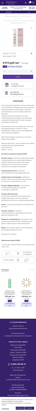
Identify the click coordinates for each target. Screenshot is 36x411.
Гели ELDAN (18, 347)
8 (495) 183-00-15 (18, 364)
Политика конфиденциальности (18, 395)
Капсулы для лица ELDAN (18, 355)
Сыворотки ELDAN (18, 360)
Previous (30, 269)
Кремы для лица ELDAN (18, 345)
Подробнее (5, 409)
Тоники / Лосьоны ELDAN (18, 352)
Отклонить (20, 408)
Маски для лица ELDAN (18, 350)
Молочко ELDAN (18, 357)
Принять (29, 408)
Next (33, 269)
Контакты (18, 393)
